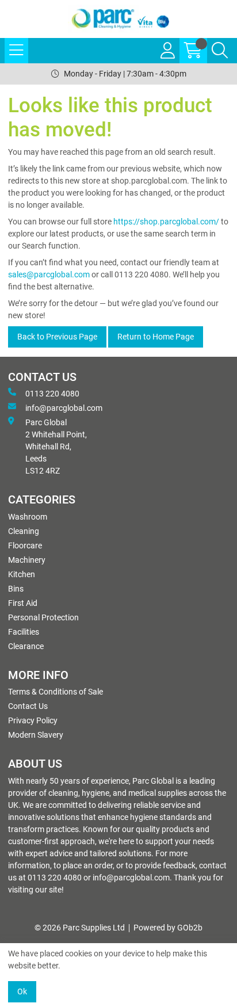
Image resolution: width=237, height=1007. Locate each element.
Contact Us (28, 706)
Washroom (27, 516)
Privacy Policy (33, 720)
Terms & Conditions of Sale (55, 691)
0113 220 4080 (52, 393)
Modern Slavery (35, 734)
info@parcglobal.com (63, 408)
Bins (16, 588)
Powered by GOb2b (167, 927)
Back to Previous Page (57, 336)
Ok (22, 991)
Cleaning (23, 531)
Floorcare (25, 545)
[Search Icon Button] (219, 50)
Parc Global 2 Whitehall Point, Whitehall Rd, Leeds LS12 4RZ (56, 446)
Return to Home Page (155, 336)
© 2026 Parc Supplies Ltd (80, 927)
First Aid (22, 603)
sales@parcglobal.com (49, 274)
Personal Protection (43, 617)
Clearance (26, 646)
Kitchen (21, 574)
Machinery (26, 559)
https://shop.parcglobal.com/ (166, 221)
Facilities (23, 631)
